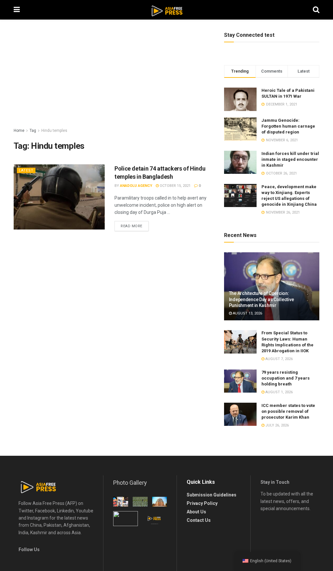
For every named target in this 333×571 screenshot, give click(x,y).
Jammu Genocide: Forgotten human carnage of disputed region (288, 126)
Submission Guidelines (211, 494)
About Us (196, 511)
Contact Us (199, 520)
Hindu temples (54, 130)
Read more (131, 226)
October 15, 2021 (175, 186)
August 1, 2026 (278, 392)
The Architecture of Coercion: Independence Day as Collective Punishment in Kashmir (261, 299)
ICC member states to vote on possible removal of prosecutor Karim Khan (288, 411)
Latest (26, 170)
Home (19, 130)
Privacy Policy (202, 503)
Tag (33, 130)
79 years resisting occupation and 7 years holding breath (285, 378)
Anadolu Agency (136, 186)
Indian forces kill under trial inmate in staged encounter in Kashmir (290, 159)
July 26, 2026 (276, 425)
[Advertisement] (114, 78)
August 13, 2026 (247, 313)
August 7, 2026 (278, 359)
